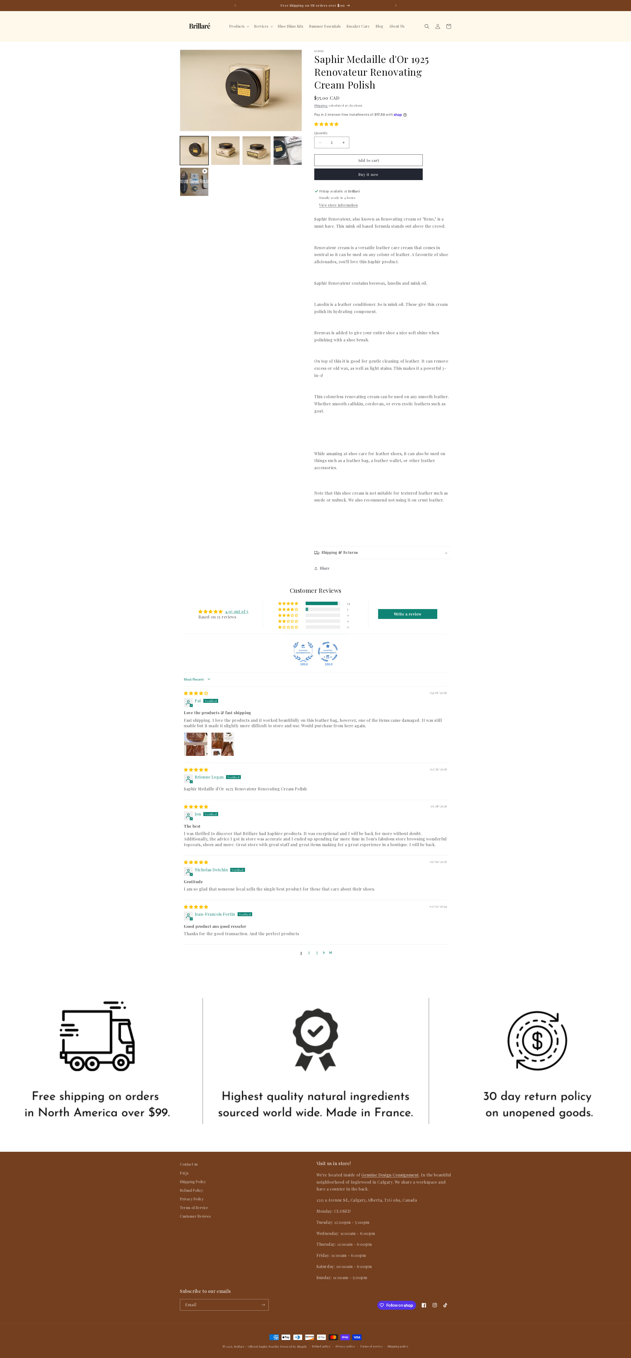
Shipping (321, 105)
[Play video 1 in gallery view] (194, 181)
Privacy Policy (192, 1199)
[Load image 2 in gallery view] (225, 150)
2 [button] (309, 952)
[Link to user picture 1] (196, 744)
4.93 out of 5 (236, 611)
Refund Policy (191, 1190)
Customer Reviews (195, 1216)
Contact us (189, 1164)
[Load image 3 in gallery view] (256, 150)
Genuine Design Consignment (390, 1174)
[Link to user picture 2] (222, 744)
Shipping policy (398, 1346)
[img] (196, 693)
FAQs (184, 1173)
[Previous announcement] (235, 5)
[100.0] (303, 652)
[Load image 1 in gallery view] (194, 150)
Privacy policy (345, 1346)
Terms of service (371, 1346)
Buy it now (368, 174)
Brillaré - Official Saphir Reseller (257, 1346)
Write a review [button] (408, 613)
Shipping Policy (193, 1181)
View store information (338, 205)
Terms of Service (194, 1207)
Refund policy (321, 1346)
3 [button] (317, 952)
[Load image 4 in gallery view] (287, 150)
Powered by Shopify (293, 1346)
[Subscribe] (263, 1305)
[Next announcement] (395, 5)
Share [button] (325, 568)
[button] (238, 26)
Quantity (321, 133)
